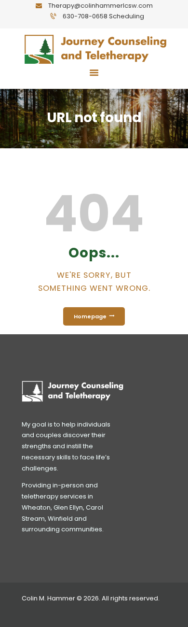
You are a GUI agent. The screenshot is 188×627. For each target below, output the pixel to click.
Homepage (90, 316)
